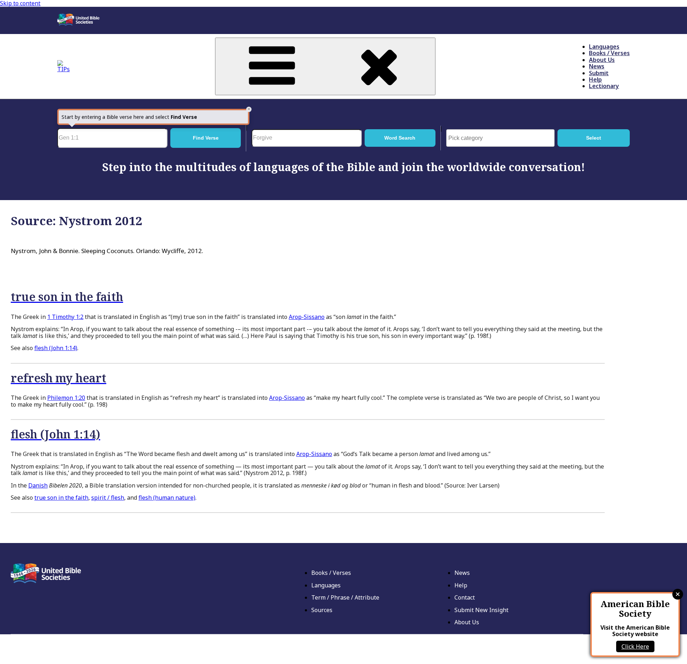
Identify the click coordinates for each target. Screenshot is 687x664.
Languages (604, 46)
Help (595, 79)
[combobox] (500, 137)
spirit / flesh (107, 497)
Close (677, 594)
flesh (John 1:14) (55, 348)
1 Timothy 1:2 (65, 317)
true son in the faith (61, 497)
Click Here (635, 646)
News (596, 66)
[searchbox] (502, 138)
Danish (38, 485)
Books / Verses (609, 53)
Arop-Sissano (307, 317)
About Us (602, 60)
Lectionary (604, 86)
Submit (599, 73)
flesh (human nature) (166, 497)
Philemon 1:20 (66, 398)
